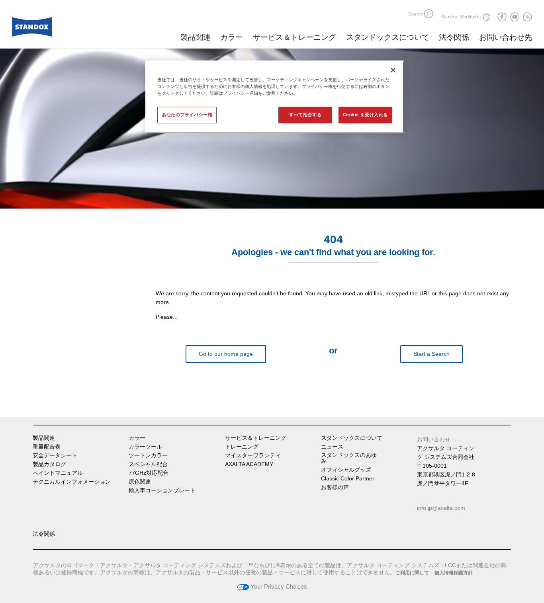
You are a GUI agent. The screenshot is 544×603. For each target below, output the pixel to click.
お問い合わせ (433, 439)
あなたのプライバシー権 (187, 114)
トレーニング (241, 447)
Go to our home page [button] (226, 354)
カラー (231, 37)
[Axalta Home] (32, 29)
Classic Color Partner (347, 479)
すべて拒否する (305, 114)
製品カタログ (49, 464)
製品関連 (195, 37)
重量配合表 (47, 447)
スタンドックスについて (387, 37)
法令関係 (454, 37)
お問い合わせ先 (505, 37)
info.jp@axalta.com (441, 508)
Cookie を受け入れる (365, 114)
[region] (274, 96)
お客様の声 (335, 487)
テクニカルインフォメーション (72, 482)
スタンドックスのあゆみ (349, 458)
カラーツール (145, 447)
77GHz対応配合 (148, 473)
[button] (428, 13)
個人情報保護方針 (453, 573)
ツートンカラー (148, 456)
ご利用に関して (412, 573)
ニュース (332, 447)
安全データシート (55, 456)
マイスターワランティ (253, 456)
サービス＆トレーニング (294, 37)
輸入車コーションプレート (162, 491)
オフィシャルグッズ (346, 470)
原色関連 (140, 482)
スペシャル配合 (148, 464)
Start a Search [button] (431, 354)
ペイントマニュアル (58, 473)
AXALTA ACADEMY (249, 464)
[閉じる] (393, 70)
